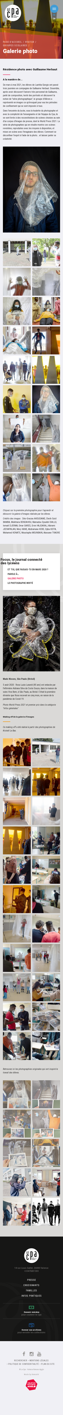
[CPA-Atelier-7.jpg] (17, 987)
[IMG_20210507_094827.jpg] (17, 1212)
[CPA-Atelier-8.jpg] (46, 958)
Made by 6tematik (31, 1374)
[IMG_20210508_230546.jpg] (46, 1212)
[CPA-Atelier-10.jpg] (17, 958)
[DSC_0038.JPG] (46, 487)
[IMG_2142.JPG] (17, 340)
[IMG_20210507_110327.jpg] (17, 1182)
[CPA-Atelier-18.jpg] (17, 840)
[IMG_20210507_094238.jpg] (46, 1182)
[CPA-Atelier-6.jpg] (46, 929)
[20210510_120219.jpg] (17, 1124)
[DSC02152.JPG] (17, 370)
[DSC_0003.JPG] (17, 458)
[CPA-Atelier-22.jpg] (17, 782)
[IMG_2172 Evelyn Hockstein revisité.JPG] (46, 252)
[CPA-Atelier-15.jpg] (17, 899)
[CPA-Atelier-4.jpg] (17, 1046)
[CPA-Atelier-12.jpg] (46, 899)
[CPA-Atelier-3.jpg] (46, 1046)
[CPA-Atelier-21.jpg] (46, 752)
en (54, 18)
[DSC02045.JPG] (46, 399)
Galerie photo (16, 578)
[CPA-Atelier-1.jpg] (46, 987)
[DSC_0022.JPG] (17, 487)
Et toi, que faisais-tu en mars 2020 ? (28, 569)
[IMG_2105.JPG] (46, 311)
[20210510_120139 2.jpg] (17, 1094)
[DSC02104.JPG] (46, 340)
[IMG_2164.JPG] (17, 282)
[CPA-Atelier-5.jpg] (17, 1017)
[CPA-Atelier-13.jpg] (17, 870)
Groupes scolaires (15, 45)
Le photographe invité (20, 583)
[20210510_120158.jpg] (46, 1153)
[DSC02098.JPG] (46, 370)
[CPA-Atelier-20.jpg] (46, 811)
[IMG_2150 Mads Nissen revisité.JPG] (17, 311)
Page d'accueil (12, 42)
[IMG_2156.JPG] (46, 282)
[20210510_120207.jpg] (46, 1124)
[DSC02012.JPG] (17, 429)
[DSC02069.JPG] (17, 399)
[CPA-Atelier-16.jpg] (17, 752)
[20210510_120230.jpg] (46, 1094)
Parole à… (13, 574)
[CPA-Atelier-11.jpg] (46, 870)
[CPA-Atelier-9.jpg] (17, 929)
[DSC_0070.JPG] (46, 458)
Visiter (29, 42)
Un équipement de (31, 1384)
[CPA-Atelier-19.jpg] (17, 811)
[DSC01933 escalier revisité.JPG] (46, 429)
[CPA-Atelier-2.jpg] (46, 1017)
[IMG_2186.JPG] (17, 252)
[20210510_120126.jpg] (17, 1153)
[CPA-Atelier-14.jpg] (46, 840)
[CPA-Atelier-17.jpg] (46, 782)
